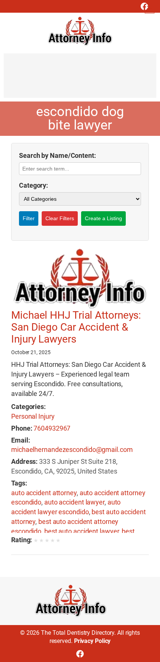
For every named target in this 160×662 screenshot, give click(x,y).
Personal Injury (33, 416)
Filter (29, 218)
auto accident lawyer (74, 502)
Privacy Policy (92, 640)
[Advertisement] (80, 79)
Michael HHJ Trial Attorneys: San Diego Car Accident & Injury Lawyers (76, 327)
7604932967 (51, 428)
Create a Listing (103, 218)
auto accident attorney (44, 493)
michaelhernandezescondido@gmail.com (72, 449)
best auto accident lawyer (81, 531)
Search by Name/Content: (57, 155)
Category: (33, 185)
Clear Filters (59, 218)
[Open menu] (149, 8)
